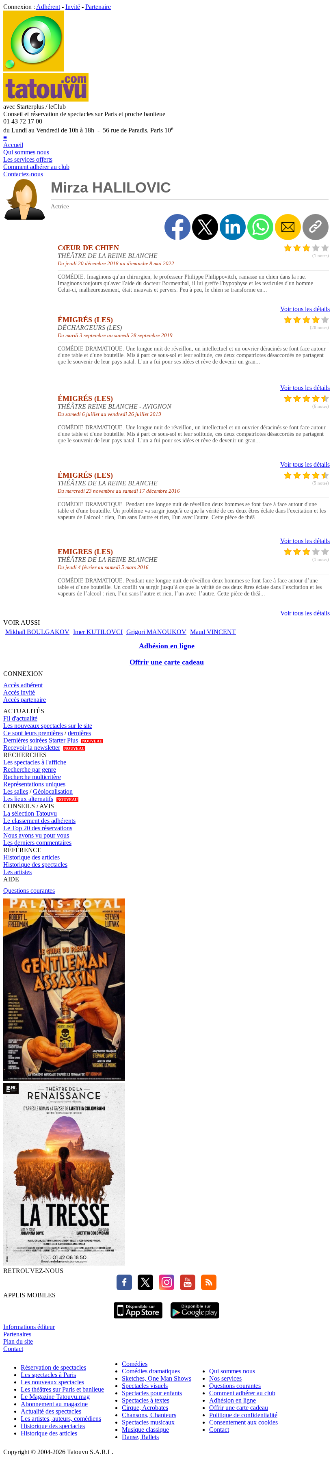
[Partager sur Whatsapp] (260, 227)
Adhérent (48, 6)
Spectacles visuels (145, 1385)
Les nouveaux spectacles (52, 1382)
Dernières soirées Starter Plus (40, 740)
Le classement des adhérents (39, 820)
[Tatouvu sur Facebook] (124, 1287)
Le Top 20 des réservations (37, 828)
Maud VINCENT (213, 631)
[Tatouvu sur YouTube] (185, 1287)
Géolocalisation (53, 791)
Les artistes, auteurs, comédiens (61, 1418)
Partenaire (98, 6)
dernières (79, 733)
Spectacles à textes (145, 1400)
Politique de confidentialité (243, 1414)
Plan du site (18, 1341)
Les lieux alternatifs (28, 798)
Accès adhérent (23, 685)
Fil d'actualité (20, 718)
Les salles (15, 791)
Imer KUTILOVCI (98, 631)
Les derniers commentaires (37, 842)
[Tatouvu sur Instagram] (164, 1287)
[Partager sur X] (205, 227)
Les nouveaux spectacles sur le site (47, 725)
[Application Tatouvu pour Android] (195, 1319)
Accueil (13, 144)
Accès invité (19, 692)
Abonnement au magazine (54, 1404)
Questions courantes (29, 890)
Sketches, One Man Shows (156, 1378)
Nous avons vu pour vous (36, 835)
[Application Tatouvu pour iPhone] (138, 1319)
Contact (13, 1348)
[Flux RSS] (206, 1287)
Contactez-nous (23, 174)
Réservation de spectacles (53, 1367)
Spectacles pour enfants (152, 1393)
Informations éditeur (29, 1326)
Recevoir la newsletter (31, 747)
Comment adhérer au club (36, 166)
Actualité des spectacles (51, 1411)
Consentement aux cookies (243, 1422)
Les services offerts (27, 159)
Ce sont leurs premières (33, 733)
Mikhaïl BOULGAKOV (37, 631)
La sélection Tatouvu (30, 813)
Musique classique (145, 1429)
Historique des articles (31, 857)
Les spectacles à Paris (48, 1374)
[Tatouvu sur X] (143, 1287)
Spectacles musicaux (148, 1422)
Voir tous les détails (305, 308)
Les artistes (17, 871)
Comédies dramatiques (151, 1371)
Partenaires (17, 1334)
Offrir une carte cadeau (167, 662)
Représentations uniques (34, 784)
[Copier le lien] (316, 227)
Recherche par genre (29, 769)
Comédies (134, 1363)
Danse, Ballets (140, 1436)
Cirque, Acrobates (145, 1407)
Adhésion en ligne (167, 646)
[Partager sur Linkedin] (233, 227)
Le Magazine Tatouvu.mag (55, 1396)
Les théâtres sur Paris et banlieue (62, 1389)
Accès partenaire (24, 699)
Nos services (225, 1378)
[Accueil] (33, 69)
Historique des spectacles (35, 864)
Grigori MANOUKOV (156, 631)
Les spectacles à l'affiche (34, 762)
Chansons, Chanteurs (149, 1414)
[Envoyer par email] (288, 227)
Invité (72, 6)
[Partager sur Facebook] (177, 227)
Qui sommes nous (26, 152)
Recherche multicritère (32, 776)
